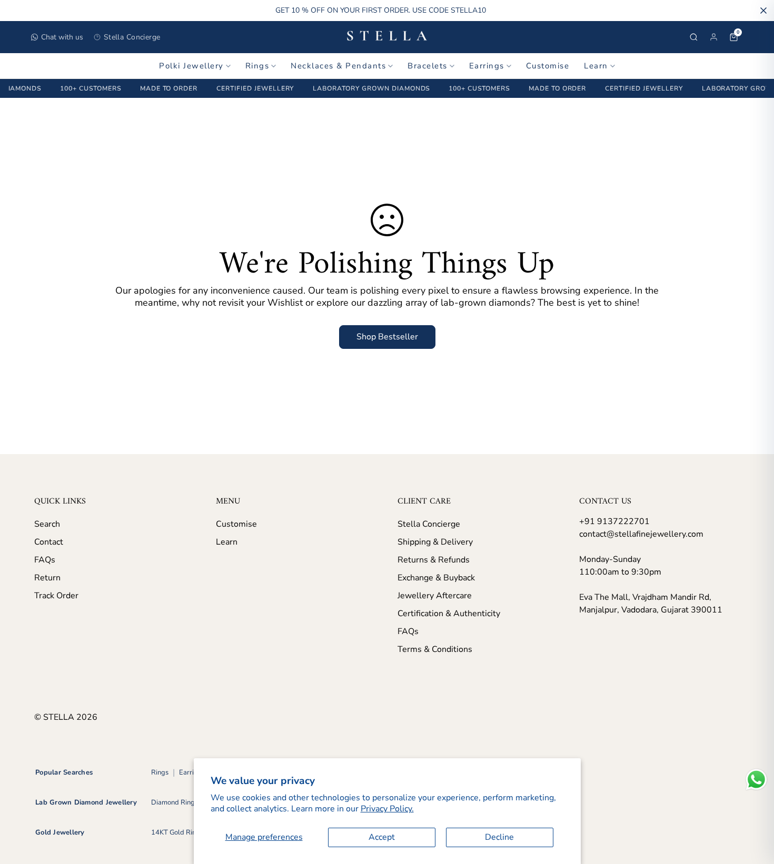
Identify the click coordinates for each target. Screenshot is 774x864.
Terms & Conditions (435, 649)
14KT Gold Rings (177, 832)
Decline (499, 837)
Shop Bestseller (387, 337)
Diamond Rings (174, 802)
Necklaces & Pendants (338, 66)
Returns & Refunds (434, 560)
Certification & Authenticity (449, 613)
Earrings (486, 66)
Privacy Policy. (387, 809)
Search (47, 524)
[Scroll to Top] (753, 807)
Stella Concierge (132, 37)
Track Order (56, 595)
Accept (382, 837)
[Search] (693, 36)
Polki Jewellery (191, 66)
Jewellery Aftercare (435, 595)
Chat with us (62, 37)
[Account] (713, 36)
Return (47, 578)
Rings (257, 66)
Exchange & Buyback (436, 578)
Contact (48, 542)
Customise (548, 66)
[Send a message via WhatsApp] (756, 779)
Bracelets (428, 66)
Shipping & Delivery (435, 542)
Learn (596, 66)
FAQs (44, 560)
